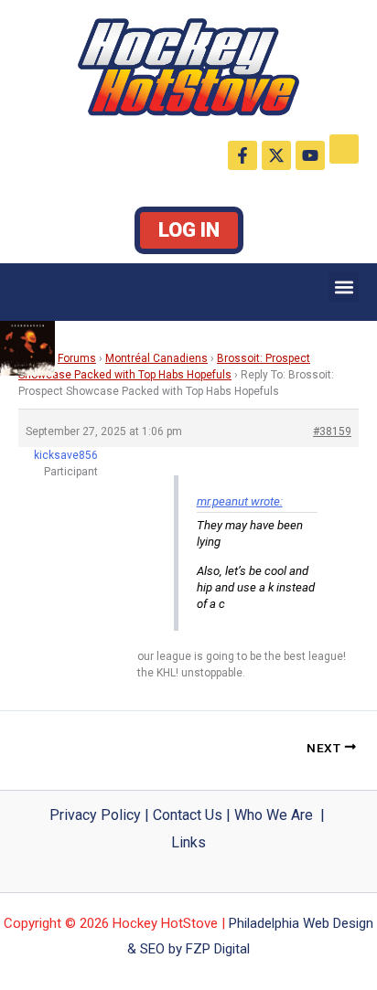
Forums (77, 358)
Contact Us (187, 815)
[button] (344, 287)
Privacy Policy (95, 815)
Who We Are (273, 815)
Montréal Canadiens (156, 358)
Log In (189, 229)
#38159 (332, 431)
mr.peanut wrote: (240, 501)
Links (188, 842)
